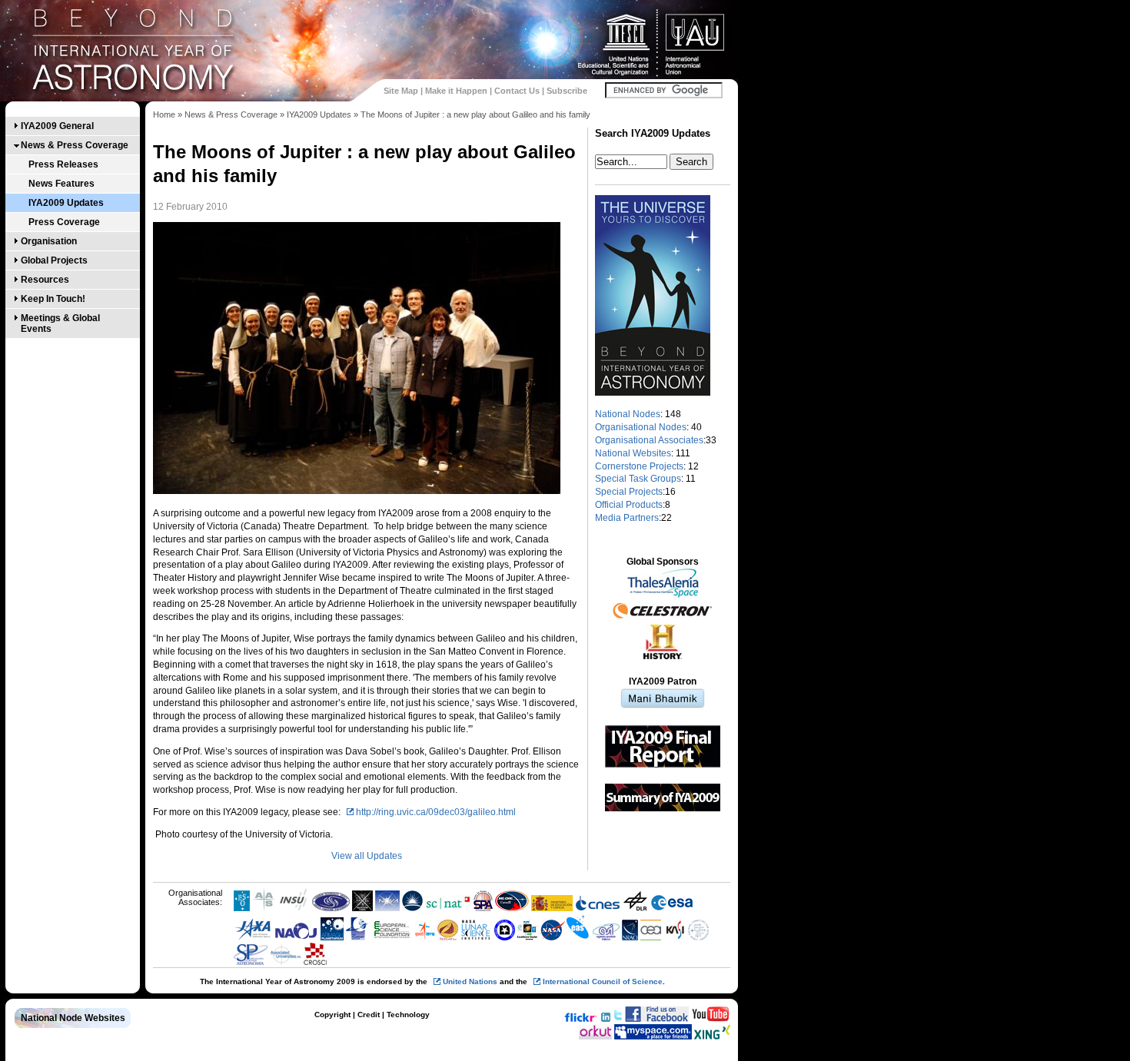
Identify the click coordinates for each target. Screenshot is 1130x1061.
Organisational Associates (649, 440)
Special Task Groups (638, 478)
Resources (45, 279)
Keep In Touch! (53, 298)
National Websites (633, 453)
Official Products (629, 504)
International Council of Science (603, 981)
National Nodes (627, 414)
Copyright (332, 1014)
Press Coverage (64, 222)
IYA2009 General (57, 126)
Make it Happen (456, 90)
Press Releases (63, 164)
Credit (368, 1014)
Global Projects (54, 260)
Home (164, 114)
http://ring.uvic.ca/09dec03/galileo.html (436, 812)
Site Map (401, 90)
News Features (61, 183)
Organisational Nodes (640, 427)
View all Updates (366, 855)
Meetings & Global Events (60, 323)
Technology (408, 1014)
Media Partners (627, 517)
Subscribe (567, 90)
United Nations (470, 981)
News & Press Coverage (74, 145)
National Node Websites (73, 1018)
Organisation (49, 241)
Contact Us (517, 90)
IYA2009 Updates (66, 202)
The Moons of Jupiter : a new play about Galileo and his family (475, 114)
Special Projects (629, 491)
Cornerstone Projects (639, 466)
